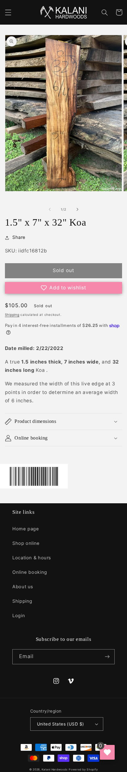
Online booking (29, 572)
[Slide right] (77, 209)
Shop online (26, 543)
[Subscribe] (107, 656)
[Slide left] (49, 209)
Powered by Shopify (83, 769)
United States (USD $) (60, 724)
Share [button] (19, 237)
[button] (8, 12)
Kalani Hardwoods (55, 769)
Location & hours (31, 558)
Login (18, 615)
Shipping (12, 315)
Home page (25, 529)
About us (22, 586)
